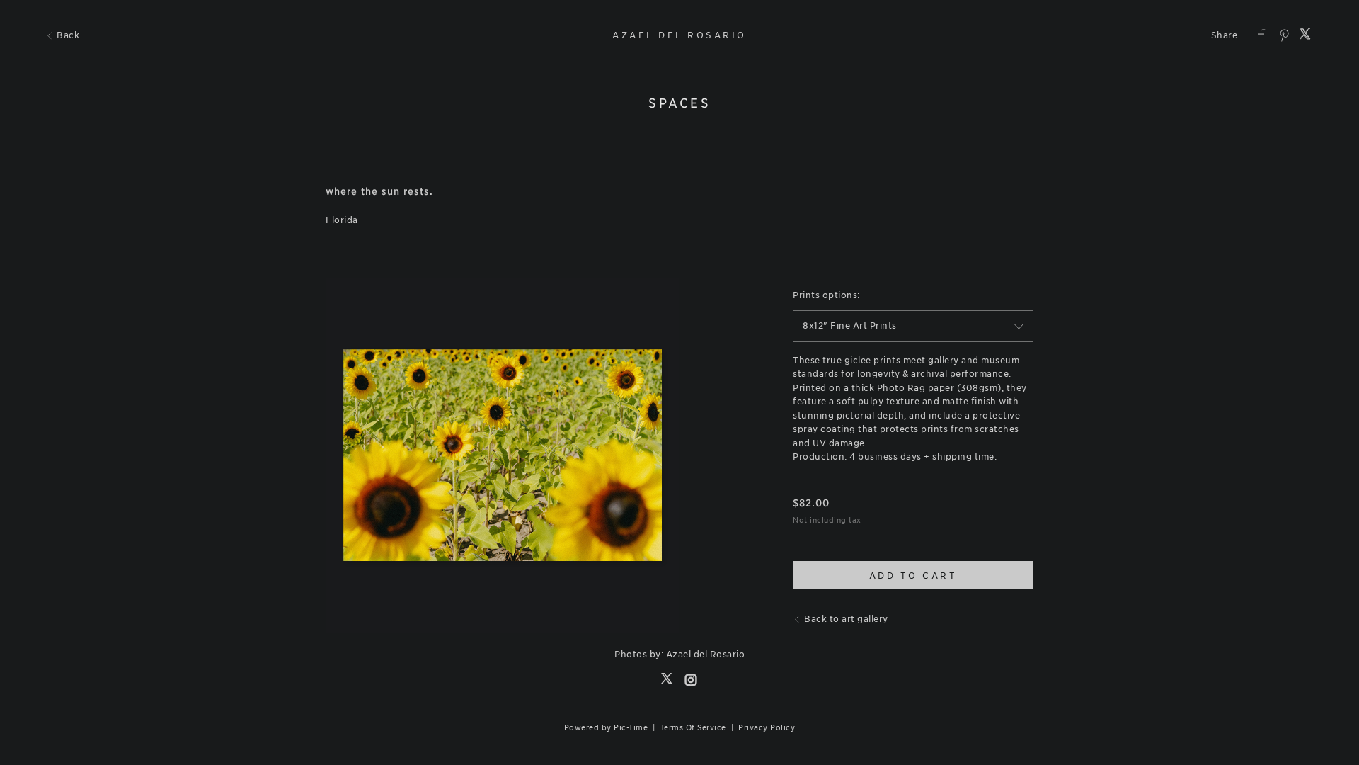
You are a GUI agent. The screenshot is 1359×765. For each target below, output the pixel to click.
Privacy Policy (766, 727)
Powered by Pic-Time (606, 727)
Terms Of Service (693, 727)
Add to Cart (913, 575)
